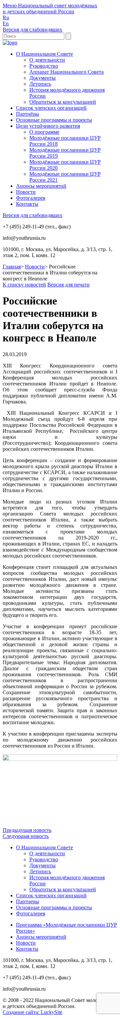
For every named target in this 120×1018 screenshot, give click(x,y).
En (6, 23)
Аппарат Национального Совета (66, 72)
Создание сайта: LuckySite (32, 1012)
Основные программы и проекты (54, 120)
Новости (26, 192)
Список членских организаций (51, 108)
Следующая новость (26, 836)
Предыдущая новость (27, 830)
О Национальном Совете (44, 54)
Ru (6, 17)
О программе (44, 132)
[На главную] (10, 42)
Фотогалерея (30, 198)
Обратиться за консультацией (62, 102)
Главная (12, 266)
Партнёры (27, 114)
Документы (42, 78)
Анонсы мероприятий (41, 186)
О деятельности (47, 60)
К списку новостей (24, 284)
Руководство (43, 66)
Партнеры (27, 901)
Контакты (27, 204)
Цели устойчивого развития (48, 126)
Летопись (40, 84)
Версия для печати (68, 284)
